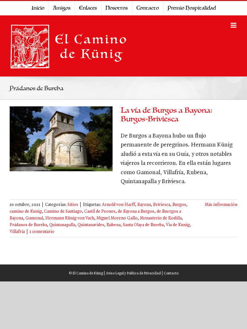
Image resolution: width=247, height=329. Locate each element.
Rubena (113, 225)
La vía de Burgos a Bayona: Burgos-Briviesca (166, 114)
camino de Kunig (26, 211)
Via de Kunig (178, 225)
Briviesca (161, 204)
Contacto (171, 273)
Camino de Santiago (63, 211)
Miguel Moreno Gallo (117, 218)
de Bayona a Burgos (136, 211)
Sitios (73, 204)
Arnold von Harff (118, 204)
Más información (221, 204)
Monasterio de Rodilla (161, 218)
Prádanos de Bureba (28, 225)
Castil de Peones (99, 211)
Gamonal (34, 218)
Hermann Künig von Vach (69, 218)
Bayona (144, 204)
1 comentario (42, 231)
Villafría (17, 231)
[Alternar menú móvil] (234, 25)
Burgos (179, 204)
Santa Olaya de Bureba (143, 225)
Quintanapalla (62, 225)
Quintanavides (91, 225)
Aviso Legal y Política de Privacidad (133, 273)
